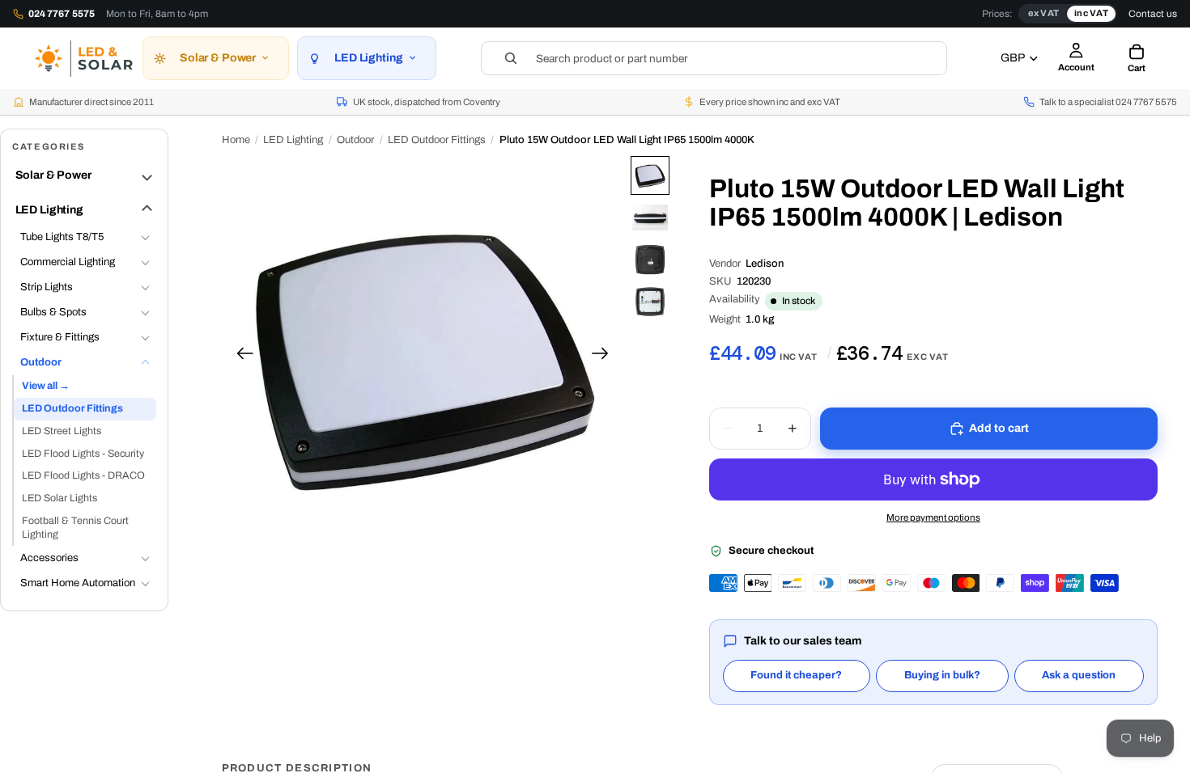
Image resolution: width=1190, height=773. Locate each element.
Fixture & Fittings (60, 337)
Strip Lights (46, 287)
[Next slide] (605, 356)
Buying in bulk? (942, 675)
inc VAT (1091, 13)
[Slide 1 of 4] (650, 175)
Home (236, 140)
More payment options (933, 517)
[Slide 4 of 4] (650, 301)
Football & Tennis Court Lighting (75, 527)
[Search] (714, 58)
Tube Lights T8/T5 (62, 237)
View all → (46, 385)
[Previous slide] (240, 356)
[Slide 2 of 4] (650, 217)
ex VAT (1043, 13)
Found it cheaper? (796, 675)
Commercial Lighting (67, 262)
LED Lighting (49, 210)
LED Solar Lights (59, 498)
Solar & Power (53, 175)
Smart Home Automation (77, 583)
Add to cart (999, 428)
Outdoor (41, 362)
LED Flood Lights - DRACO (83, 475)
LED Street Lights (61, 431)
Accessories (49, 558)
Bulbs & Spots (53, 312)
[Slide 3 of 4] (650, 259)
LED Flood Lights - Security (83, 453)
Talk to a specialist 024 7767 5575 (1108, 102)
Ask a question (1079, 675)
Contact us (1152, 14)
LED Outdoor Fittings (72, 408)
